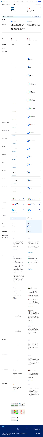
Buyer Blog (27, 428)
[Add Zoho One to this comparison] (23, 198)
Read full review (14, 249)
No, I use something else (36, 16)
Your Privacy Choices (14, 433)
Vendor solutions (21, 1)
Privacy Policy (9, 433)
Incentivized (14, 297)
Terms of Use (3, 433)
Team (18, 428)
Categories (17, 1)
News (18, 430)
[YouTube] (35, 433)
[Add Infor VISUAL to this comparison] (23, 204)
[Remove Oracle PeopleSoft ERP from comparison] (40, 7)
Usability (3, 223)
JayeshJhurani (31, 256)
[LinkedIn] (39, 433)
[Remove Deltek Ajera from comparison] (24, 7)
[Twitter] (38, 433)
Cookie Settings (25, 433)
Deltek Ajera (13, 10)
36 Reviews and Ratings (13, 11)
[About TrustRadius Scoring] (11, 21)
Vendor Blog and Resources (37, 429)
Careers (18, 429)
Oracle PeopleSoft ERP (30, 10)
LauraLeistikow (31, 310)
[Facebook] (36, 433)
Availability (3, 226)
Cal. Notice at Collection (20, 433)
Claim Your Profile (36, 428)
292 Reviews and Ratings (29, 11)
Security (7, 433)
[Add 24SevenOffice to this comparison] (23, 209)
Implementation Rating (4, 231)
